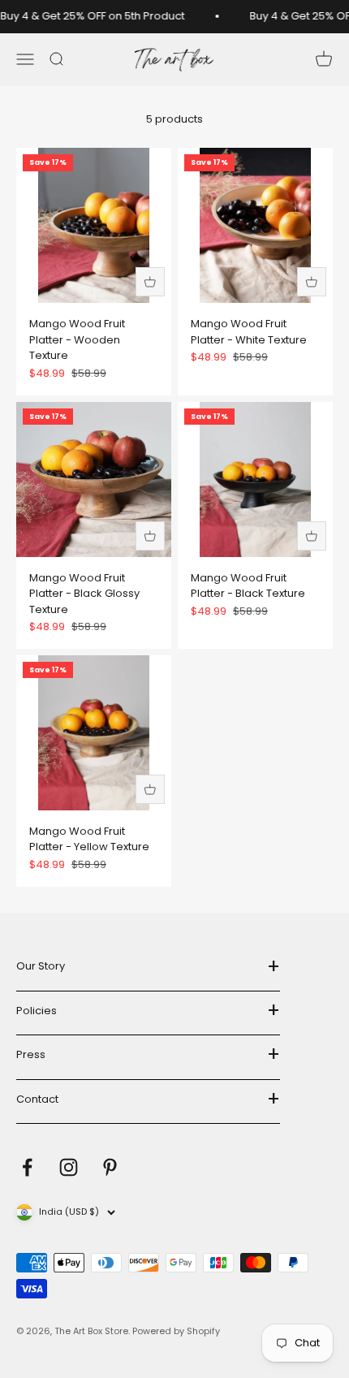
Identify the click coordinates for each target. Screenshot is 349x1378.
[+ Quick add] (150, 281)
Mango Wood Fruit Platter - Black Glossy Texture (84, 593)
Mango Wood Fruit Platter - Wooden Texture (77, 339)
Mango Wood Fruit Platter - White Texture (249, 332)
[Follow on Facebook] (27, 1167)
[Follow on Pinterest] (110, 1167)
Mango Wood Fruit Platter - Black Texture (248, 586)
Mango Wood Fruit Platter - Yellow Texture (89, 839)
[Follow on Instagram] (69, 1167)
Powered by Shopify (176, 1330)
